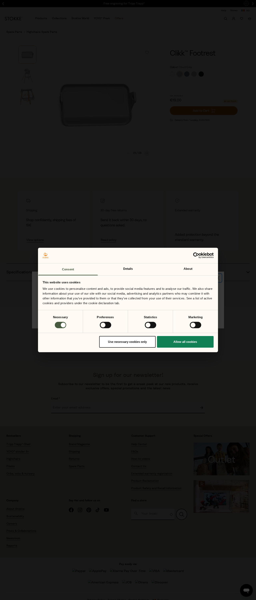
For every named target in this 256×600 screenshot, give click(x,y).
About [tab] (188, 268)
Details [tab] (128, 268)
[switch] (105, 325)
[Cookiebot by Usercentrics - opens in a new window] (196, 255)
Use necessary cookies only (127, 341)
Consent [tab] (68, 269)
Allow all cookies (185, 341)
